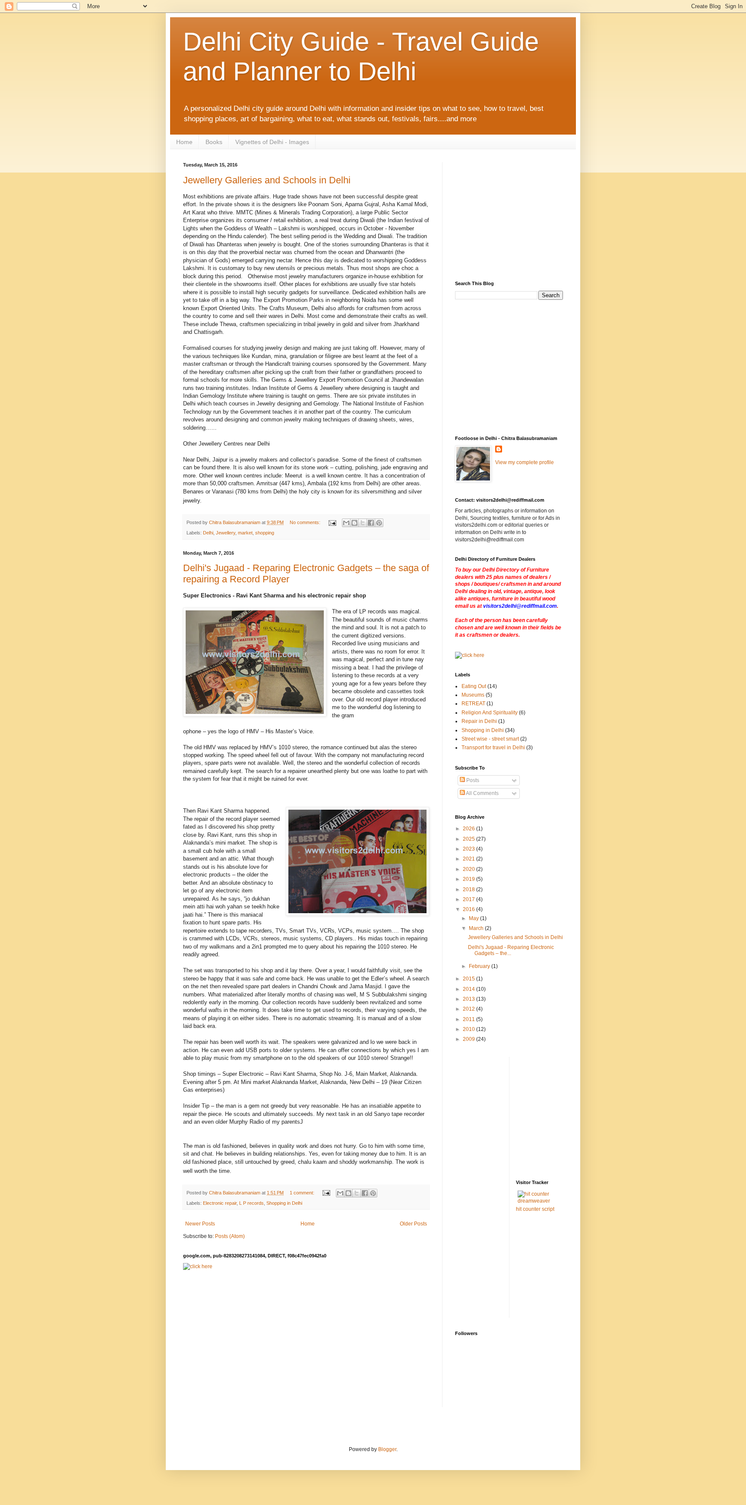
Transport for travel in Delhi (493, 748)
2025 (469, 839)
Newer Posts (200, 1224)
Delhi (208, 532)
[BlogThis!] (354, 522)
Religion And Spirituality (490, 713)
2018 (469, 889)
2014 (469, 989)
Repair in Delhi (479, 721)
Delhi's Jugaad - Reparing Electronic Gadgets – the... (511, 950)
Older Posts (413, 1224)
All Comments (482, 793)
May (474, 918)
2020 (469, 869)
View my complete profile (524, 462)
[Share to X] (362, 522)
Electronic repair (220, 1203)
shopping (264, 532)
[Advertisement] (481, 214)
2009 (469, 1039)
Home (184, 141)
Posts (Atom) (230, 1236)
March (477, 928)
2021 (469, 859)
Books (213, 141)
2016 (469, 909)
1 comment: (303, 1192)
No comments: (306, 522)
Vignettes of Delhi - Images (272, 141)
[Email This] (346, 522)
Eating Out (474, 686)
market (245, 532)
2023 (469, 849)
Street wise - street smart (490, 739)
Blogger (387, 1449)
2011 (469, 1019)
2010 (469, 1029)
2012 (469, 1009)
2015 (469, 979)
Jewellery (225, 532)
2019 (469, 879)
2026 (469, 829)
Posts (472, 780)
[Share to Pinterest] (379, 522)
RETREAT (473, 704)
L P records (251, 1203)
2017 (469, 899)
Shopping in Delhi (284, 1203)
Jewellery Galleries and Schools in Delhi (267, 180)
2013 (469, 999)
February (480, 966)
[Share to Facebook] (371, 522)
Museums (473, 695)
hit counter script (535, 1209)
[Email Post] (332, 522)
